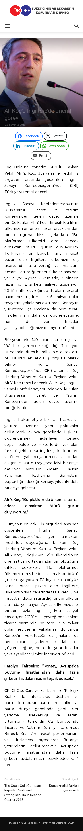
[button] (7, 26)
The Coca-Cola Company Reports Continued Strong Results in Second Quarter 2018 (22, 793)
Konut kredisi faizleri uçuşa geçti (64, 788)
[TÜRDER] (41, 10)
